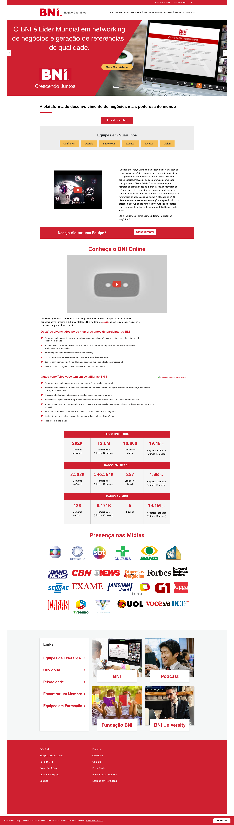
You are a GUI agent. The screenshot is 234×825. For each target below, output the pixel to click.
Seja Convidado (117, 67)
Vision (167, 143)
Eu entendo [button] (222, 821)
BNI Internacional (162, 2)
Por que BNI (116, 12)
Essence (130, 143)
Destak (89, 143)
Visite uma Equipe (153, 12)
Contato (190, 12)
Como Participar (132, 12)
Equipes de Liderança (62, 657)
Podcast (170, 676)
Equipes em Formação (62, 705)
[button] (9, 53)
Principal (44, 749)
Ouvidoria (51, 669)
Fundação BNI (117, 724)
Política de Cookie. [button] (94, 821)
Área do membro (117, 120)
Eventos (179, 12)
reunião (105, 322)
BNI (117, 676)
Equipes (168, 12)
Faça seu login (180, 2)
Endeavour (109, 143)
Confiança (69, 143)
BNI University (170, 724)
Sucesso (149, 143)
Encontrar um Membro (62, 693)
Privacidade (53, 681)
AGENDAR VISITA (145, 232)
